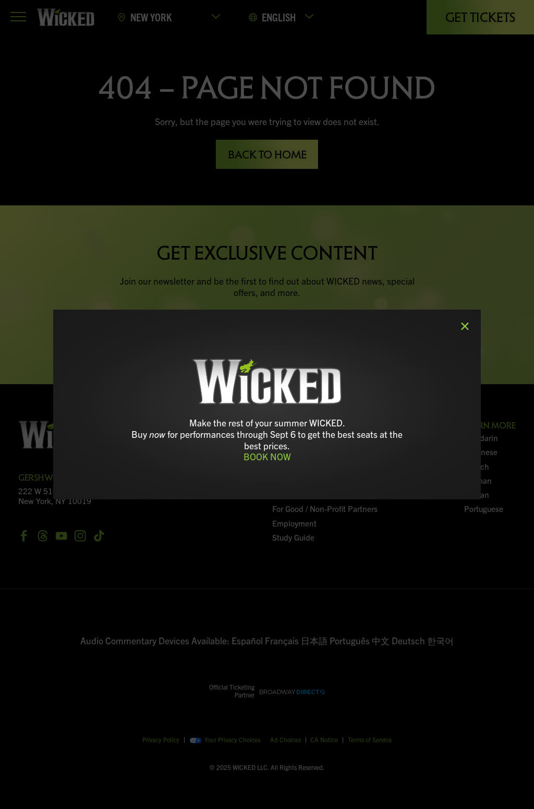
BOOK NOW (267, 456)
